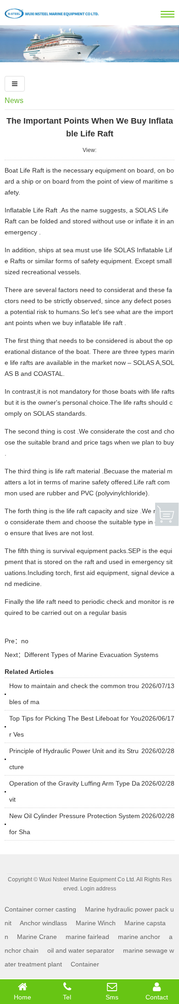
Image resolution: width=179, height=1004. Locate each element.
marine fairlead (87, 936)
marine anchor (139, 936)
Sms (112, 997)
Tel (67, 997)
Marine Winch (96, 923)
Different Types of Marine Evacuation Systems (91, 654)
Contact (156, 997)
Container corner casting (40, 909)
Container (85, 964)
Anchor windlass (43, 923)
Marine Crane (37, 936)
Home (22, 997)
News (14, 100)
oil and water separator (80, 950)
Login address (98, 888)
